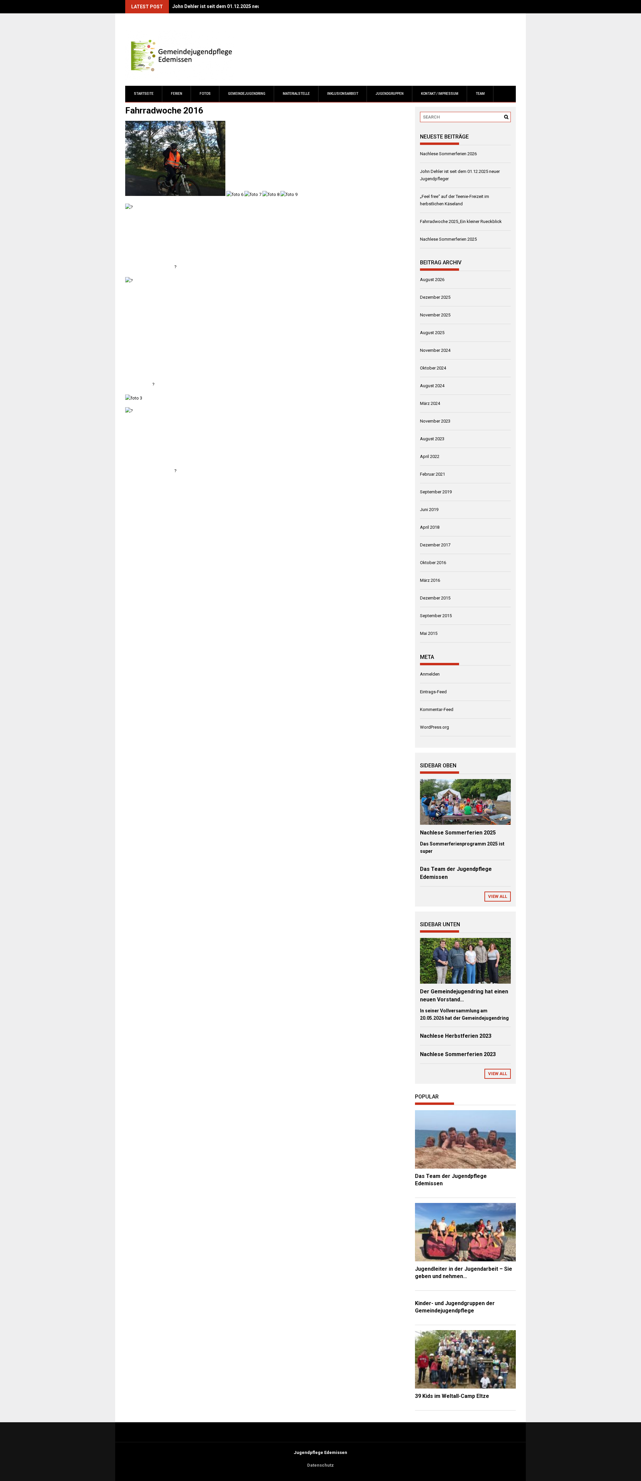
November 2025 (435, 314)
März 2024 (430, 403)
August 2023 (432, 438)
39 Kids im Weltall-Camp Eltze (452, 1396)
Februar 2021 (432, 474)
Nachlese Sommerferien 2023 (458, 1054)
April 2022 (429, 456)
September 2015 (436, 615)
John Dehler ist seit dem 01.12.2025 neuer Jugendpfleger (235, 6)
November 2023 (435, 421)
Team (480, 93)
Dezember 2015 (435, 597)
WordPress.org (434, 727)
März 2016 (430, 580)
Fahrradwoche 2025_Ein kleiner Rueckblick (461, 221)
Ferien (176, 93)
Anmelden (430, 674)
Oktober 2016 (433, 562)
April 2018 (429, 527)
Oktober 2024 (433, 368)
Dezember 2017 (435, 544)
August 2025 (432, 332)
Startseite (144, 93)
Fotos (205, 93)
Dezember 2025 (435, 297)
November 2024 (435, 350)
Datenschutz (320, 1465)
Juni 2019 (429, 509)
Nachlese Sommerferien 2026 (448, 153)
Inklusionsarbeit (342, 93)
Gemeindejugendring (246, 93)
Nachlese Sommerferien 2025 (448, 239)
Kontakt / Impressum (439, 93)
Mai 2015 (428, 633)
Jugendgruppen (390, 93)
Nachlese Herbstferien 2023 (455, 1036)
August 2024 (432, 385)
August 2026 (432, 279)
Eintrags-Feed (433, 691)
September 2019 (436, 491)
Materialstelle (296, 93)
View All (497, 896)
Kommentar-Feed (436, 709)
